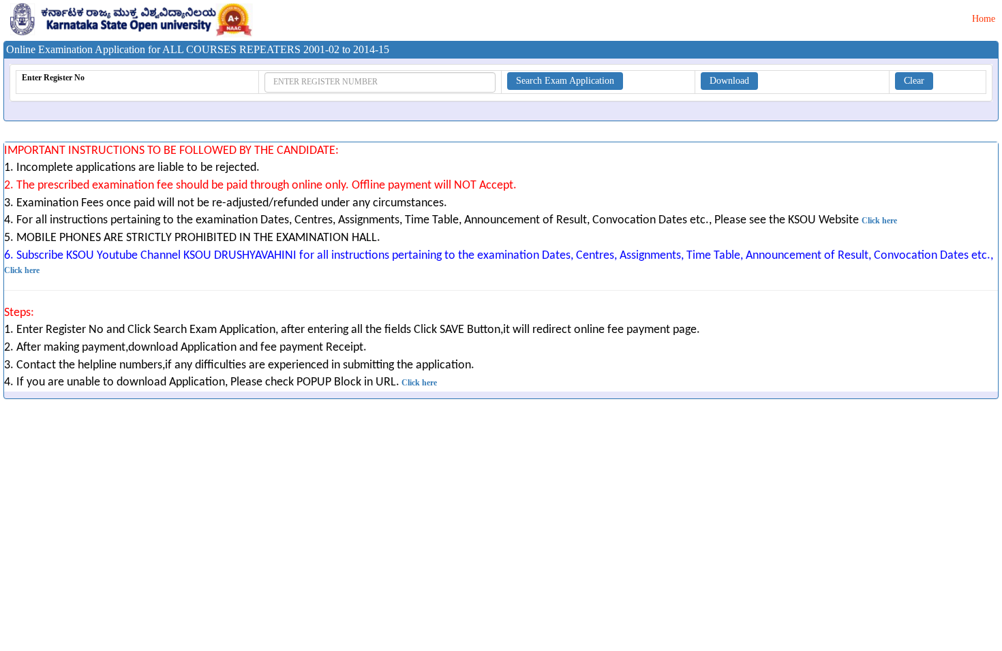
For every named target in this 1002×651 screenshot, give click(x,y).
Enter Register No (53, 77)
